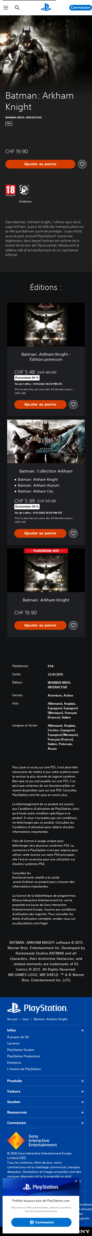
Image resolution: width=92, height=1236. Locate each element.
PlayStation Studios (20, 1050)
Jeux (25, 1019)
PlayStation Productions (23, 1056)
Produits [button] (14, 1080)
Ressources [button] (17, 1112)
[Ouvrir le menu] (6, 7)
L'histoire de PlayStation (24, 1069)
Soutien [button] (13, 1101)
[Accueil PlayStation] (46, 8)
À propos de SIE (18, 1037)
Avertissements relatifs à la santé (35, 877)
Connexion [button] (16, 1122)
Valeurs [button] (13, 1091)
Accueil (12, 1019)
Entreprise (14, 1062)
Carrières (13, 1043)
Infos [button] (11, 1030)
